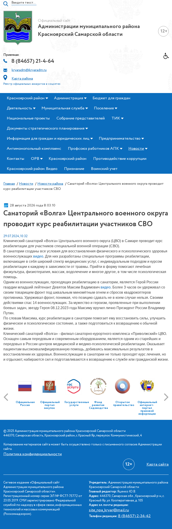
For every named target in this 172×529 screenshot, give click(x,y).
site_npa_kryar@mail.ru (109, 510)
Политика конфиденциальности (32, 454)
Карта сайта (157, 464)
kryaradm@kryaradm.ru (29, 70)
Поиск (5, 3)
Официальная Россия (25, 403)
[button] (167, 57)
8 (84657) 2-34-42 (134, 516)
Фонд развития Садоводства (98, 405)
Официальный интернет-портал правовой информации (147, 408)
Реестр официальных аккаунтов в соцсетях (31, 84)
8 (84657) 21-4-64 (32, 61)
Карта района (22, 78)
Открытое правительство (123, 403)
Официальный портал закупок (50, 405)
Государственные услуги (76, 403)
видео (38, 256)
